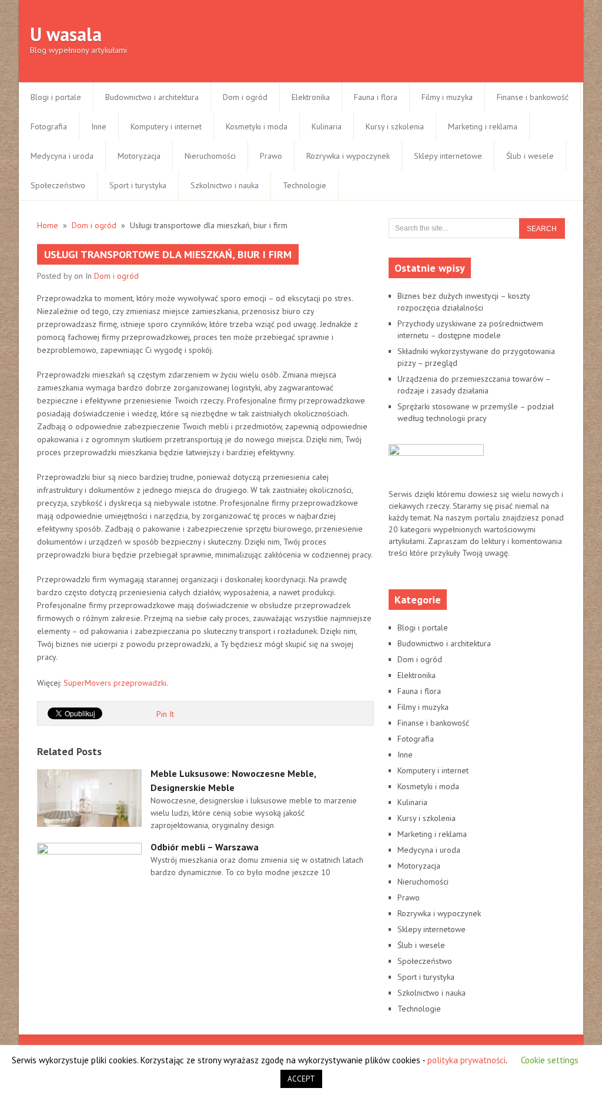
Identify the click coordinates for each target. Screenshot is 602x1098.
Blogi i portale (56, 97)
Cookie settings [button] (549, 1060)
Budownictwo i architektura (152, 97)
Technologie (304, 185)
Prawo (271, 156)
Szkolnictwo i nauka (224, 185)
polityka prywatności (466, 1060)
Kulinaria (327, 126)
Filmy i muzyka (447, 97)
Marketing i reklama (482, 126)
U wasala (66, 34)
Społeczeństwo (58, 185)
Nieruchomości (210, 156)
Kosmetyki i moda (256, 126)
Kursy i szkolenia (395, 126)
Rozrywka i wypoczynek (348, 156)
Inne (98, 126)
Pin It (165, 714)
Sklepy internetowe (448, 156)
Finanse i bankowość (532, 97)
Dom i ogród (245, 97)
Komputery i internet (166, 126)
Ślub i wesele (530, 156)
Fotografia (49, 126)
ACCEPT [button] (301, 1079)
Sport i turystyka (137, 185)
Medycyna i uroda (62, 156)
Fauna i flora (375, 97)
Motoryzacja (139, 156)
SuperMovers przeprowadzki (114, 683)
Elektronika (311, 97)
